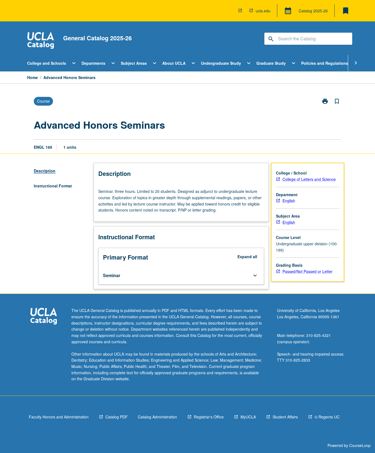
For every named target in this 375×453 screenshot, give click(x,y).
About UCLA (174, 63)
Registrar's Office (209, 417)
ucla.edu (263, 10)
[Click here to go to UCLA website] (43, 316)
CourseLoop (360, 445)
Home (32, 77)
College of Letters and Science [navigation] (309, 179)
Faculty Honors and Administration (59, 417)
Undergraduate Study (221, 63)
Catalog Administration (157, 417)
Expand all (247, 256)
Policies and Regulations (324, 63)
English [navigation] (288, 200)
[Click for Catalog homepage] (40, 41)
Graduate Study (271, 63)
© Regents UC (327, 417)
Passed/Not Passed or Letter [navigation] (307, 271)
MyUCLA (248, 417)
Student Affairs (285, 417)
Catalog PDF (116, 417)
